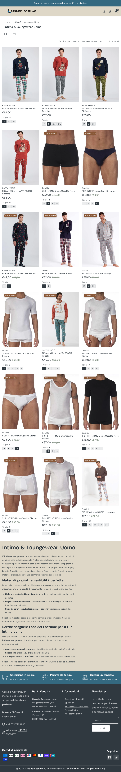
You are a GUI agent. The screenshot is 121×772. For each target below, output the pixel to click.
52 (101, 525)
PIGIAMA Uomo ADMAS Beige (96, 273)
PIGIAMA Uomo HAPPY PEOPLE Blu (19, 108)
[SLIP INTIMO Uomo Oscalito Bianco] (20, 401)
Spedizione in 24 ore (22, 675)
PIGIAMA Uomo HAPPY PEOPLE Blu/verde (97, 109)
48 (90, 525)
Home (7, 22)
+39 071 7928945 (15, 724)
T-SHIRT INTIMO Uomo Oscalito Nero (100, 436)
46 (85, 525)
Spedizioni (70, 703)
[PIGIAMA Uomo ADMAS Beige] (100, 239)
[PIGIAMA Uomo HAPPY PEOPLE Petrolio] (60, 319)
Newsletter (99, 692)
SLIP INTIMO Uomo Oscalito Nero (58, 191)
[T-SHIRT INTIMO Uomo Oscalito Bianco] (20, 319)
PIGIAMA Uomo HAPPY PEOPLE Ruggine (57, 109)
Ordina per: (65, 41)
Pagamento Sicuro (61, 675)
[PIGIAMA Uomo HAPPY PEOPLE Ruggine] (60, 74)
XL (14, 121)
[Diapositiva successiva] (113, 3)
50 (96, 525)
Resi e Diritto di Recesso (77, 706)
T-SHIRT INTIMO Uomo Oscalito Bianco (17, 354)
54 (106, 525)
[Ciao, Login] (109, 11)
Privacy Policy (71, 710)
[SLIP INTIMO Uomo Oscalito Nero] (60, 157)
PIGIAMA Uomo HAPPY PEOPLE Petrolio (57, 354)
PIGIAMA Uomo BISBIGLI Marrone (98, 512)
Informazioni (70, 692)
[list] (14, 34)
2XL (60, 124)
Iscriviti (101, 728)
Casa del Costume (34, 768)
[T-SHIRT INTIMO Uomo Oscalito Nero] (100, 401)
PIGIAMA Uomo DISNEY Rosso (57, 273)
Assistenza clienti (73, 714)
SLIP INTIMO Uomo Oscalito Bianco (19, 436)
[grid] (5, 34)
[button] (4, 11)
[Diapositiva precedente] (8, 3)
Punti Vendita (41, 692)
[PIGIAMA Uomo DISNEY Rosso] (60, 239)
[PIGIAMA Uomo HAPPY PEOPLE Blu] (20, 74)
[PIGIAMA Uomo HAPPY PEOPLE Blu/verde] (100, 74)
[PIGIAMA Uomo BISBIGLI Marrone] (100, 481)
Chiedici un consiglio (102, 675)
